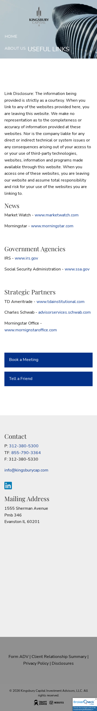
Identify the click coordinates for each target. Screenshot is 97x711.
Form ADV (18, 657)
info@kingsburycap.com (26, 470)
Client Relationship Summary (59, 657)
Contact (14, 96)
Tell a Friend (20, 379)
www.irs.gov (26, 258)
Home (11, 36)
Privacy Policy (36, 663)
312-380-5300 (24, 446)
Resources (17, 72)
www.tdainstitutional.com (60, 302)
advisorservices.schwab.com (64, 312)
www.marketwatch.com (57, 215)
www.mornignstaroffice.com (30, 330)
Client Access (20, 84)
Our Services (19, 60)
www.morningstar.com (52, 226)
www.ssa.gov (77, 269)
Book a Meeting (23, 360)
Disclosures (63, 663)
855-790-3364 (26, 453)
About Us (15, 48)
